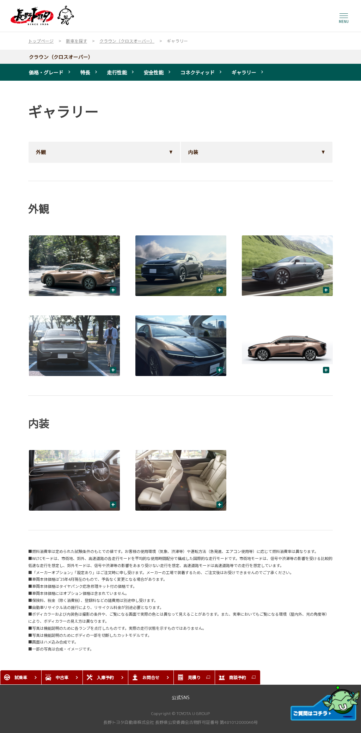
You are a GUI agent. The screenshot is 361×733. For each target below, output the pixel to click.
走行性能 (117, 72)
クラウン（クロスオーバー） (61, 56)
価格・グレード (46, 72)
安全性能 (154, 72)
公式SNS (181, 697)
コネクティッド (197, 72)
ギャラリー (244, 72)
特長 (85, 72)
